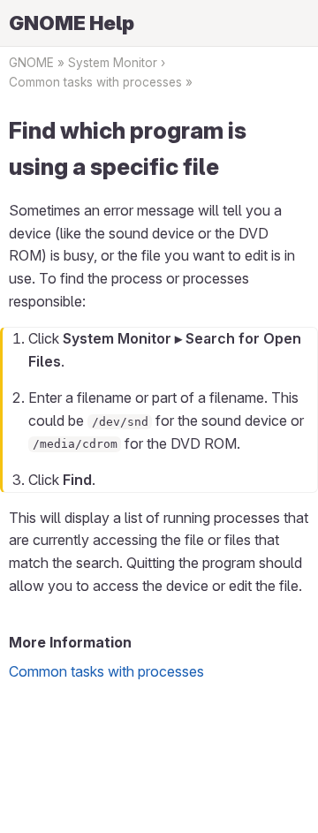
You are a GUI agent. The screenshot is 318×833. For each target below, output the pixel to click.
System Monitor (112, 63)
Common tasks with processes (95, 82)
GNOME (31, 63)
